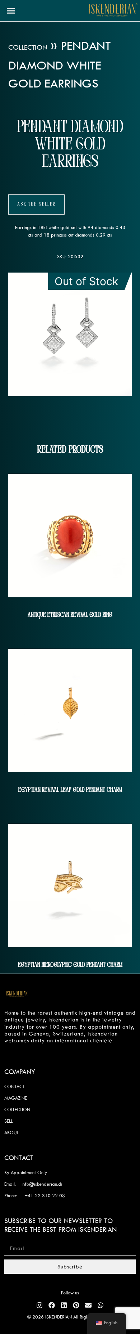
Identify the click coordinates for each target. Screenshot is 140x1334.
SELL (8, 1121)
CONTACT (14, 1086)
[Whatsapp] (100, 1305)
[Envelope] (88, 1305)
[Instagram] (39, 1305)
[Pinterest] (76, 1305)
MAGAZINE (15, 1098)
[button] (11, 11)
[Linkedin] (64, 1305)
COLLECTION (17, 1109)
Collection (27, 47)
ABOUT (11, 1132)
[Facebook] (51, 1305)
